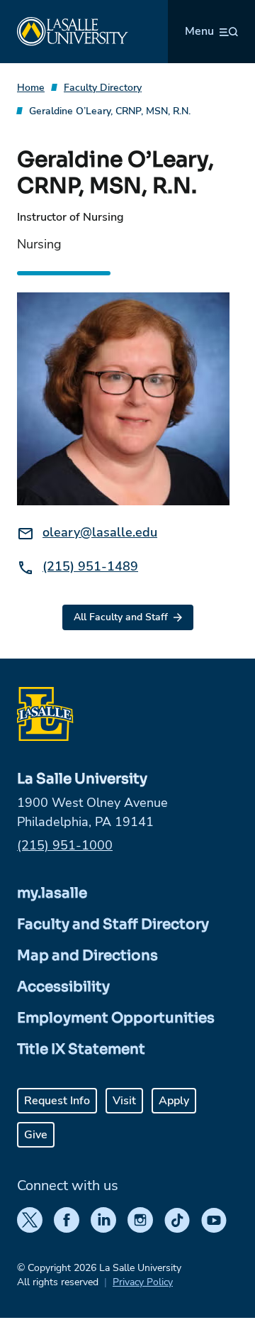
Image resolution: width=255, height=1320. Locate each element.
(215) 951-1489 (90, 566)
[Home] (72, 31)
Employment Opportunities (116, 1018)
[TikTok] (177, 1220)
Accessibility (63, 987)
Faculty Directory (103, 87)
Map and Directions (87, 955)
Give (35, 1135)
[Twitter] (29, 1220)
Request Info (57, 1101)
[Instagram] (140, 1220)
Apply (174, 1101)
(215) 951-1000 (65, 845)
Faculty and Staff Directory (113, 924)
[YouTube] (214, 1220)
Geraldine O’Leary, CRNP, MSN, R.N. (110, 111)
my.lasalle (52, 893)
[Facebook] (66, 1220)
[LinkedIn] (103, 1220)
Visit (124, 1101)
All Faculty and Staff (121, 617)
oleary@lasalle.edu (99, 532)
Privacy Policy (143, 1282)
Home (31, 87)
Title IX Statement (81, 1049)
